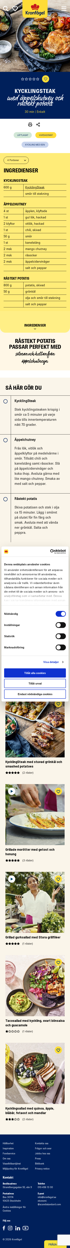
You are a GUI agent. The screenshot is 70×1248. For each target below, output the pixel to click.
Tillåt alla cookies (35, 672)
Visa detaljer (51, 662)
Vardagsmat (46, 135)
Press (38, 1158)
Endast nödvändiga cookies (35, 693)
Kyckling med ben (35, 144)
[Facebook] (5, 1228)
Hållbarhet (8, 1143)
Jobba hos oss (42, 1153)
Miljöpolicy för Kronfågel (15, 1168)
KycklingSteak (35, 187)
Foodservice (9, 1153)
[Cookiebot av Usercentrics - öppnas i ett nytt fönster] (50, 551)
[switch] (61, 625)
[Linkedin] (19, 1228)
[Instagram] (11, 1228)
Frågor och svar (43, 1148)
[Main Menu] (63, 9)
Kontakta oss (41, 1143)
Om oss (6, 1158)
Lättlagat (22, 135)
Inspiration (8, 1148)
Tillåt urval (35, 683)
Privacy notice (42, 1168)
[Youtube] (26, 1228)
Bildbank (39, 1163)
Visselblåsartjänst (12, 1163)
